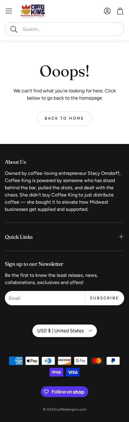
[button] (64, 29)
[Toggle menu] (9, 11)
